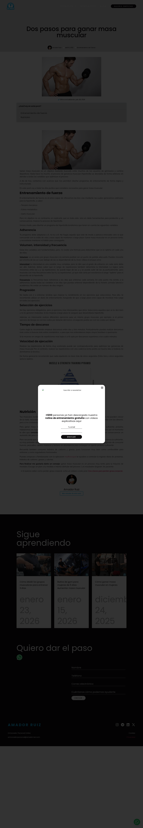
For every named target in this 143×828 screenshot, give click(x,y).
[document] (71, 414)
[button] (102, 387)
